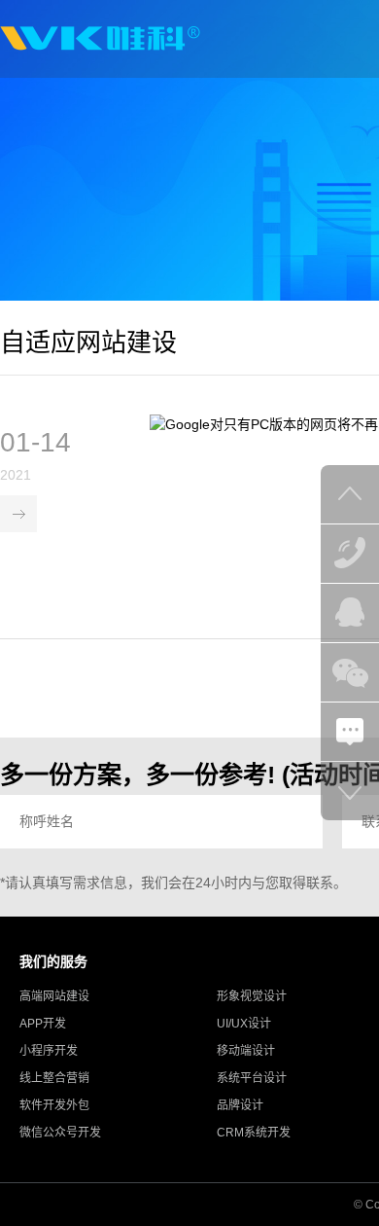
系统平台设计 (252, 1078)
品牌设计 (240, 1105)
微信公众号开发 (60, 1132)
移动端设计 (246, 1051)
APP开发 (42, 1023)
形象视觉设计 (252, 996)
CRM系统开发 (254, 1132)
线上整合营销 (54, 1078)
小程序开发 (48, 1051)
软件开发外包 (54, 1105)
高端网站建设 (54, 996)
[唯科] (100, 39)
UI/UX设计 (244, 1023)
